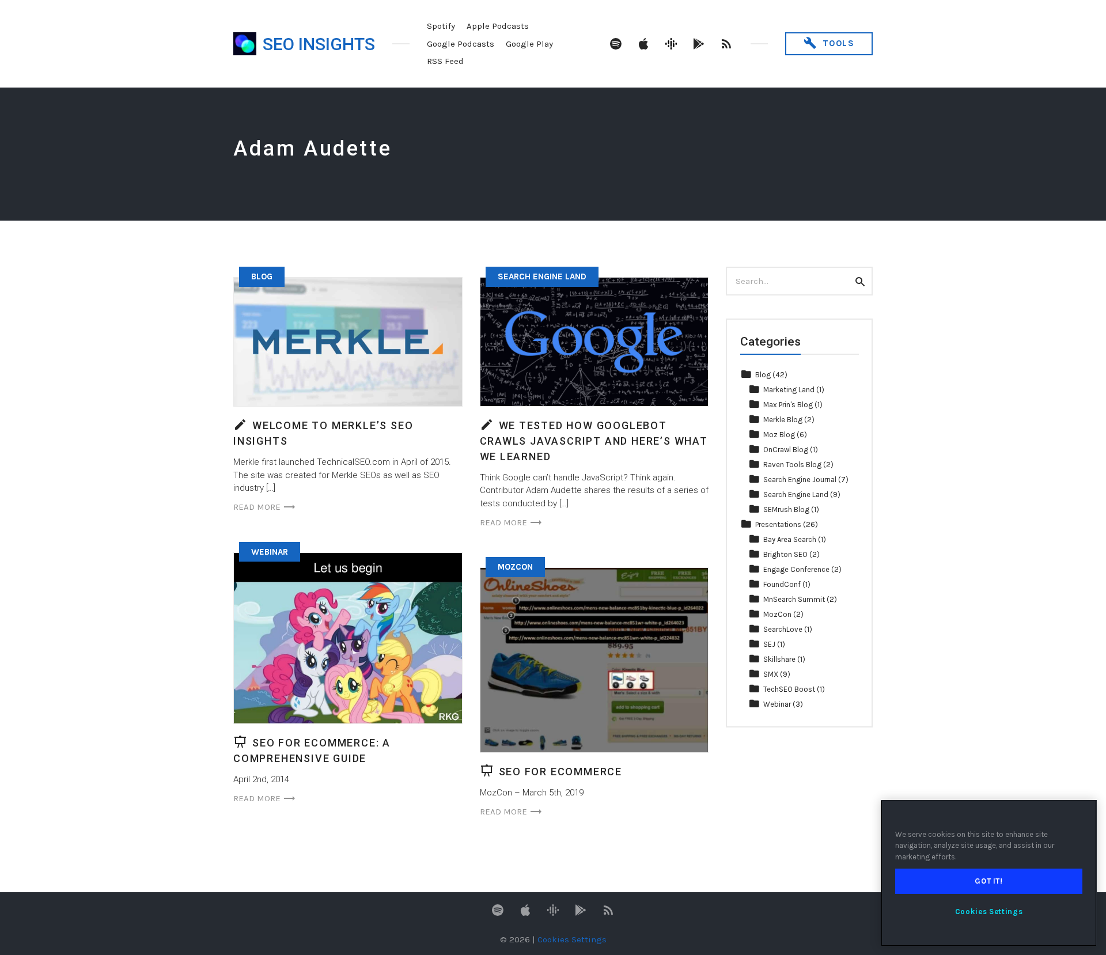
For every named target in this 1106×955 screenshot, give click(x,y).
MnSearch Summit (794, 599)
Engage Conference (796, 569)
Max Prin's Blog (788, 404)
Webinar (269, 552)
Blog (261, 276)
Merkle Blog (782, 419)
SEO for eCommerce (561, 771)
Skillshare (779, 659)
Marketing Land (789, 389)
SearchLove (782, 629)
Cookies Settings (989, 911)
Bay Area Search (789, 539)
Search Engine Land (542, 276)
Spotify (441, 26)
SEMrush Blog (786, 509)
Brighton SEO (785, 554)
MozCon (515, 567)
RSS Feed (445, 61)
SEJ (769, 644)
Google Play (529, 44)
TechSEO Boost (789, 689)
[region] (989, 873)
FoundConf (782, 584)
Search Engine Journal (799, 479)
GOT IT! (989, 881)
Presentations (778, 524)
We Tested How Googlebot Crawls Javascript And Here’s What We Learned (594, 441)
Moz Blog (779, 434)
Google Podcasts (460, 44)
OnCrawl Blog (785, 449)
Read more (257, 507)
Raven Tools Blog (792, 464)
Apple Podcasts (498, 26)
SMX (770, 674)
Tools (836, 43)
